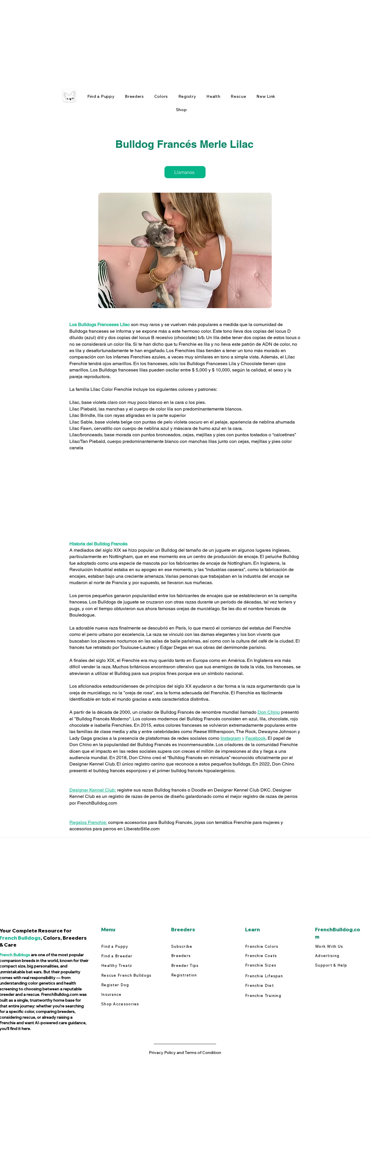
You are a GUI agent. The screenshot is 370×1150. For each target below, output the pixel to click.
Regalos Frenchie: (88, 822)
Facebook (255, 738)
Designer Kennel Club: (92, 790)
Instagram (231, 738)
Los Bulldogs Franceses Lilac (99, 324)
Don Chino (269, 712)
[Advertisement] (173, 40)
